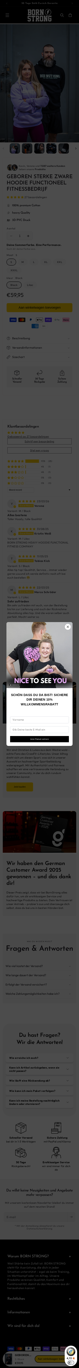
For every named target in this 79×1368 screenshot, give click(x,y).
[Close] (68, 627)
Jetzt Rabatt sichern (39, 739)
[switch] (71, 1363)
